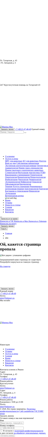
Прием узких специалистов (31, 168)
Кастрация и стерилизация (16, 191)
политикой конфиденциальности (28, 431)
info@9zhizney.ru (7, 298)
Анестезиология (31, 189)
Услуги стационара (21, 186)
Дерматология (35, 179)
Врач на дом (10, 163)
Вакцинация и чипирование (17, 175)
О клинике (10, 156)
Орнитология (11, 177)
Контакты (9, 212)
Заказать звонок (7, 129)
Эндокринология (12, 182)
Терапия (8, 186)
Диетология (23, 179)
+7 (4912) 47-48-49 (23, 129)
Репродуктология (38, 177)
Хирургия (43, 189)
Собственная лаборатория (27, 163)
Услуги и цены (11, 159)
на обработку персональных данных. (30, 433)
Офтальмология (12, 184)
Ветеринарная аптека (14, 196)
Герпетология (36, 175)
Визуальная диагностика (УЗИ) (31, 172)
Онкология (36, 182)
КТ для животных (31, 161)
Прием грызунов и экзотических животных (24, 170)
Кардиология (25, 184)
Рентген (42, 161)
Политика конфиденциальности (17, 410)
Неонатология (23, 177)
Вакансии (9, 209)
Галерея (8, 207)
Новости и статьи (12, 205)
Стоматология (11, 172)
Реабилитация (11, 179)
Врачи (7, 200)
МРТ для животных (13, 161)
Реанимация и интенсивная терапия (23, 187)
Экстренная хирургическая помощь (20, 166)
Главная (8, 233)
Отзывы (8, 203)
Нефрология (26, 182)
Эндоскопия (10, 193)
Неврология (34, 191)
